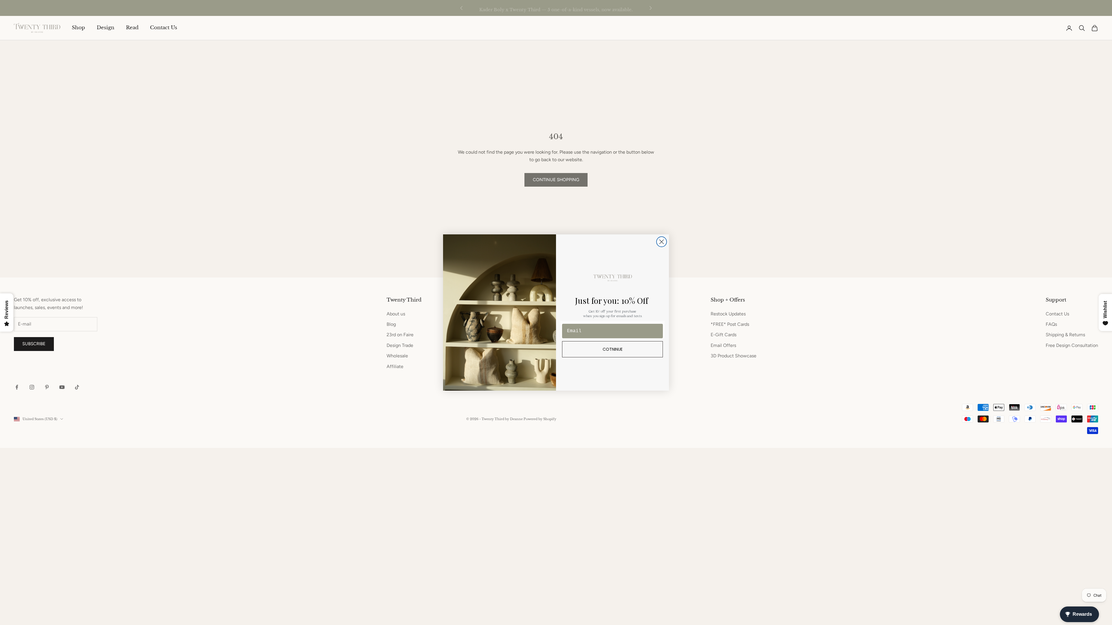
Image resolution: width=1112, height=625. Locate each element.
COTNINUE (613, 349)
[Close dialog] (661, 242)
